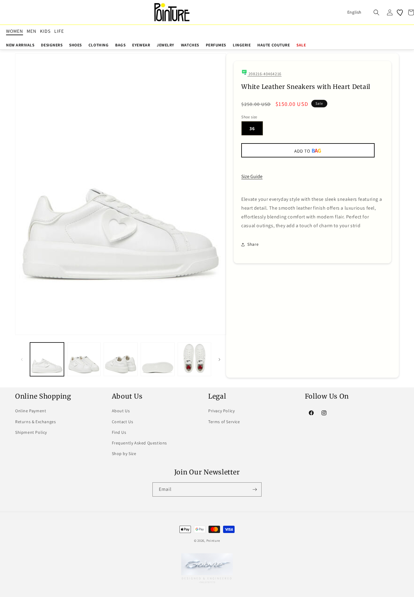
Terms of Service (224, 421)
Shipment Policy (31, 432)
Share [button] (253, 244)
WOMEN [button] (14, 31)
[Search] (376, 12)
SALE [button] (301, 45)
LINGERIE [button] (242, 45)
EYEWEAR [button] (141, 45)
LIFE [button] (59, 31)
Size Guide (251, 176)
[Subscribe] (254, 489)
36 (252, 128)
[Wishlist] (400, 12)
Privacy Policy (221, 410)
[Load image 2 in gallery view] (84, 359)
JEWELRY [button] (165, 45)
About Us (121, 410)
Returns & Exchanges (35, 421)
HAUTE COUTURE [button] (273, 45)
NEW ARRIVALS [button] (20, 45)
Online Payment (30, 410)
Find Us (119, 432)
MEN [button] (31, 31)
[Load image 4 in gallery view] (158, 359)
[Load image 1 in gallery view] (47, 359)
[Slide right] (219, 359)
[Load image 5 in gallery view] (195, 359)
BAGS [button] (120, 45)
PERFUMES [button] (216, 45)
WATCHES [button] (190, 45)
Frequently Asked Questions (139, 443)
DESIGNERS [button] (51, 45)
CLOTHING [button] (98, 45)
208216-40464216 (264, 73)
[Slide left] (21, 359)
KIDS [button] (45, 31)
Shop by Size (124, 453)
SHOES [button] (75, 45)
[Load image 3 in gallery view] (121, 359)
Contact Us (122, 421)
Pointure (213, 540)
